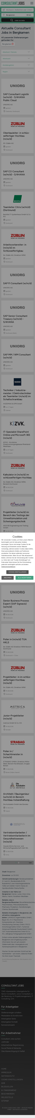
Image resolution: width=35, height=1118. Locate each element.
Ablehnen (7, 578)
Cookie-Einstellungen (17, 572)
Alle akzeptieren (24, 578)
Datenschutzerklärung (8, 567)
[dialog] (17, 557)
